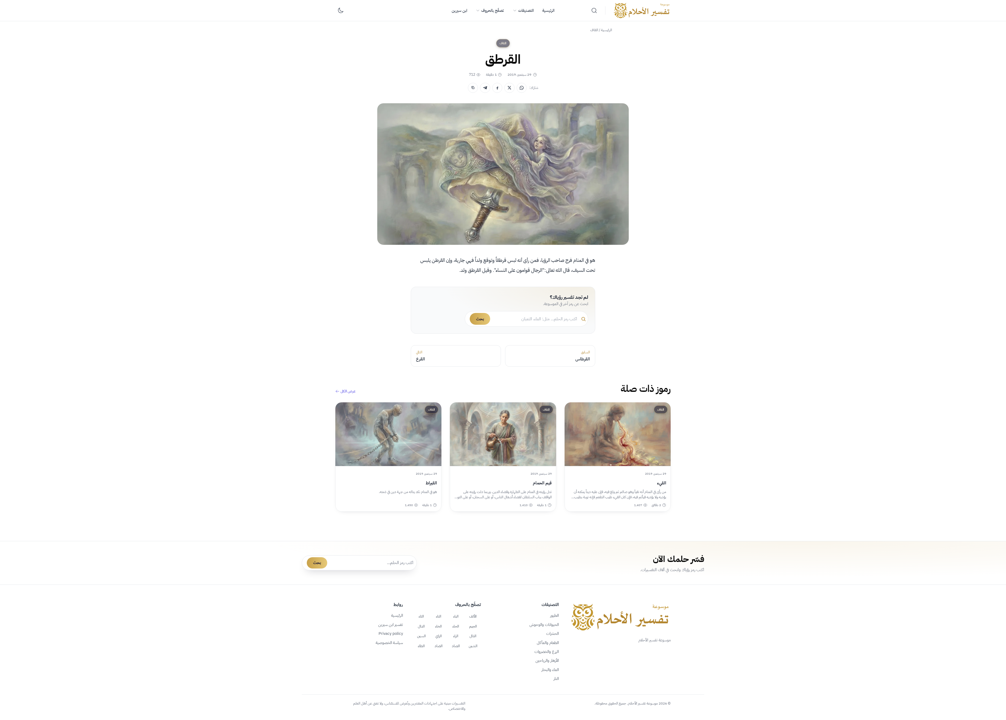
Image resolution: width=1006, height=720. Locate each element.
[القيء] (618, 434)
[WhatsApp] (522, 88)
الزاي (438, 636)
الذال (472, 636)
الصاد (456, 646)
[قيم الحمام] (503, 434)
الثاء (421, 616)
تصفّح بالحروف (492, 10)
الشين (473, 646)
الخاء (438, 626)
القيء (661, 483)
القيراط (431, 483)
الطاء (421, 646)
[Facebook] (497, 88)
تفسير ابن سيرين (390, 624)
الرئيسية (548, 10)
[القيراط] (388, 434)
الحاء (455, 626)
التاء (438, 616)
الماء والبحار (550, 670)
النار (556, 678)
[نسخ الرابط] (473, 88)
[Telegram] (485, 88)
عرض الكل (348, 391)
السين (421, 636)
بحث (480, 319)
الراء (455, 636)
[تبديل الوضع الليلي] (340, 10)
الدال (421, 626)
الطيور (554, 615)
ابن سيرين (459, 10)
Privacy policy (391, 633)
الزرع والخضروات (546, 651)
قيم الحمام (542, 483)
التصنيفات (526, 10)
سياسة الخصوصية (389, 643)
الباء (455, 616)
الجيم (473, 626)
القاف (594, 30)
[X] (509, 88)
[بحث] (594, 10)
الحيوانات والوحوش (544, 624)
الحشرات (552, 633)
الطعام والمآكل (548, 643)
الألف (473, 616)
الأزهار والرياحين (547, 660)
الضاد (438, 646)
